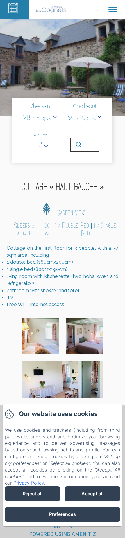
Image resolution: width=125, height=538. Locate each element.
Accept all (92, 493)
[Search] (84, 145)
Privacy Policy (28, 483)
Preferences (62, 514)
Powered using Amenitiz (62, 534)
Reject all (32, 493)
